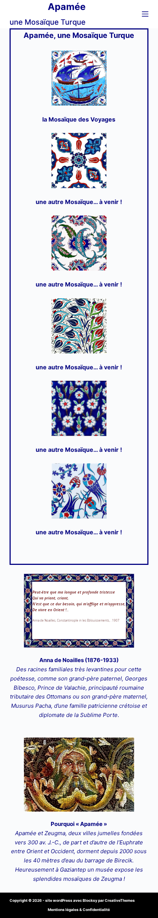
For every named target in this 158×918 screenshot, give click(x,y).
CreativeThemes (120, 900)
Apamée (67, 6)
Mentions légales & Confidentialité (79, 909)
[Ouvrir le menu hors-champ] (145, 14)
